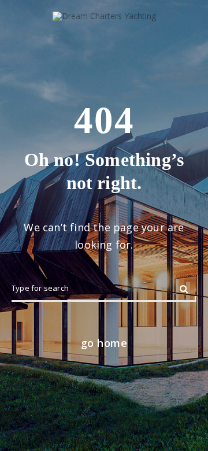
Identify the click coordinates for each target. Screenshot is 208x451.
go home (104, 343)
